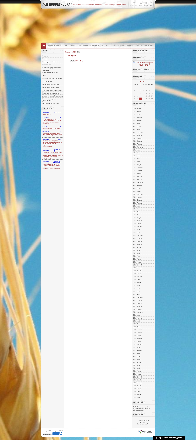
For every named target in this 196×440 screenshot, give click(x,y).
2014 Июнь (137, 114)
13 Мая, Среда (71, 55)
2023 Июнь (137, 324)
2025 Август (137, 374)
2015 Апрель (137, 120)
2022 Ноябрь (137, 303)
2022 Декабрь (137, 306)
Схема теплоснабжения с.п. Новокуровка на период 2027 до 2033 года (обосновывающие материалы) (52, 121)
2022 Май (136, 285)
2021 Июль (137, 259)
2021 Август (137, 262)
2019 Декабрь (137, 221)
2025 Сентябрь (138, 377)
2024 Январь (137, 341)
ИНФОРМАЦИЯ (79, 61)
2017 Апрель (137, 153)
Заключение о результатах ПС (51, 128)
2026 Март (136, 392)
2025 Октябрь (137, 380)
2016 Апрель (137, 138)
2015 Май (136, 123)
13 (140, 93)
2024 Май (136, 353)
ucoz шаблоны (145, 432)
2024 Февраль (138, 344)
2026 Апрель (137, 395)
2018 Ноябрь (137, 197)
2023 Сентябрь (138, 330)
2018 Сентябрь (138, 194)
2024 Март (136, 347)
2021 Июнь (137, 256)
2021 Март (136, 250)
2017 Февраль (138, 147)
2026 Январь (137, 389)
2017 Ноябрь (137, 173)
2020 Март (136, 229)
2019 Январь (137, 203)
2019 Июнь (137, 212)
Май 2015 (143, 82)
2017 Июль (137, 162)
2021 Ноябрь (137, 268)
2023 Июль (137, 327)
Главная (68, 52)
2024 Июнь (137, 356)
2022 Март (136, 280)
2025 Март (136, 365)
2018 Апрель (137, 185)
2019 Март (136, 206)
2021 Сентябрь (138, 265)
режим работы (47, 114)
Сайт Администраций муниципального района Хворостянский (141, 408)
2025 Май (136, 368)
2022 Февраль (138, 277)
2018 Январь (137, 179)
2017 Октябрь (137, 170)
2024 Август (137, 359)
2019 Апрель (137, 209)
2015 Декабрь (137, 135)
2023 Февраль (138, 312)
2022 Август (137, 294)
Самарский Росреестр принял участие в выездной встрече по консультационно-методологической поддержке (52, 166)
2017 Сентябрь (138, 168)
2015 (74, 52)
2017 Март (136, 150)
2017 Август (137, 165)
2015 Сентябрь (138, 132)
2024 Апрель (137, 350)
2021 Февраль (138, 247)
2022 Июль (137, 291)
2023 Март (136, 315)
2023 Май (136, 321)
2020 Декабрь (137, 244)
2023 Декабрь (137, 339)
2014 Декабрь (137, 117)
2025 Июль (137, 371)
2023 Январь (137, 309)
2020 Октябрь (137, 238)
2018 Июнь (137, 188)
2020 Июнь (137, 232)
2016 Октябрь (137, 141)
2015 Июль (137, 126)
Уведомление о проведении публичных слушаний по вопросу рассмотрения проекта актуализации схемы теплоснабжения (52, 143)
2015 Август (137, 129)
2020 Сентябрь (138, 235)
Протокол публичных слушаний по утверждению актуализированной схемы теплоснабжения (52, 134)
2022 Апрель (137, 283)
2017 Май (136, 156)
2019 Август (137, 218)
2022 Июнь (137, 288)
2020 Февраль (138, 226)
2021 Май (136, 253)
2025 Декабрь (137, 386)
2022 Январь (137, 274)
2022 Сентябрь (138, 297)
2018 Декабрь (137, 200)
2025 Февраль (138, 362)
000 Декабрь (137, 109)
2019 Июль (137, 215)
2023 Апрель (137, 318)
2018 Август (137, 191)
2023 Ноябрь (137, 336)
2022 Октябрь (137, 300)
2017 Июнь (137, 159)
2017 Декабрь (137, 176)
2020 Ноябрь (137, 241)
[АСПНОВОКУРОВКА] (56, 4)
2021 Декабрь (137, 271)
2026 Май (136, 397)
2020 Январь (137, 224)
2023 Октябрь (137, 333)
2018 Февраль (138, 182)
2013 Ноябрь (137, 111)
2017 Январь (137, 144)
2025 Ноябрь (137, 383)
